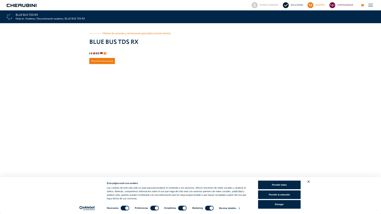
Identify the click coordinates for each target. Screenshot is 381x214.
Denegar (279, 204)
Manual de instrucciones (102, 61)
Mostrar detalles (227, 208)
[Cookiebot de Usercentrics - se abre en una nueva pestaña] (87, 208)
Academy (30, 18)
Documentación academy (50, 18)
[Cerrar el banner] (308, 182)
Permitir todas (279, 185)
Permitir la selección (279, 194)
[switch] (154, 208)
